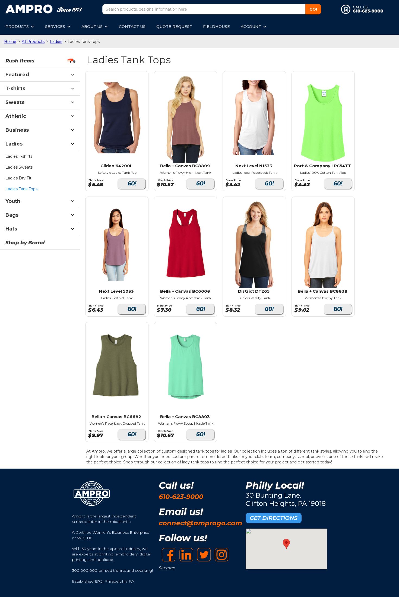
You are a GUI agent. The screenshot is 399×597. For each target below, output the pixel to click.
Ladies (56, 41)
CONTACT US (132, 26)
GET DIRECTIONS (273, 518)
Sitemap (167, 568)
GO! (131, 183)
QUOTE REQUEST (174, 26)
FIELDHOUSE (216, 26)
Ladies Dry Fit (18, 178)
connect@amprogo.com (200, 523)
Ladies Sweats (19, 167)
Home (10, 41)
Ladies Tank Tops (21, 189)
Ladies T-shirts (18, 156)
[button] (20, 26)
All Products (33, 41)
